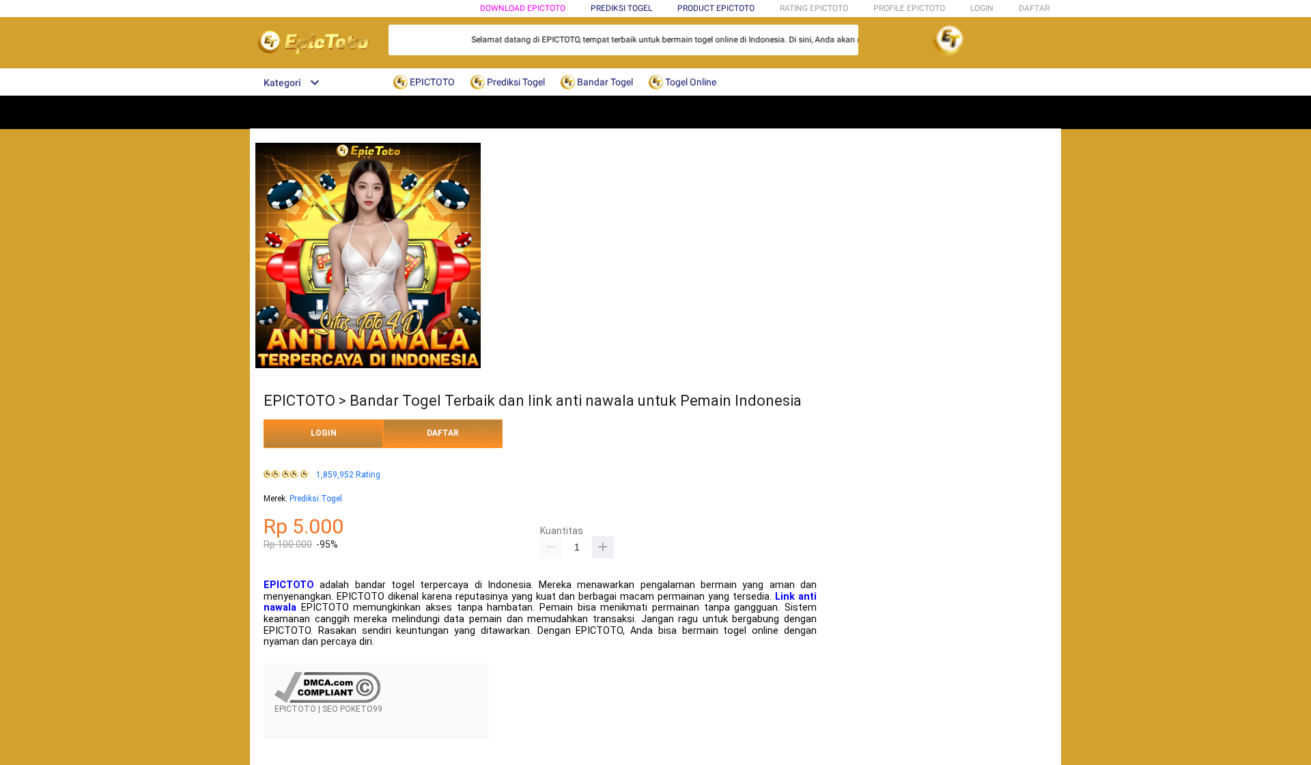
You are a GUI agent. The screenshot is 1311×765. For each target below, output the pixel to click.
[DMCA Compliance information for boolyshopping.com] (327, 700)
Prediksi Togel (316, 498)
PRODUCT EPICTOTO (716, 8)
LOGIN (981, 8)
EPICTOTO (289, 585)
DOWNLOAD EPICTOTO (522, 8)
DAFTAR (1034, 8)
